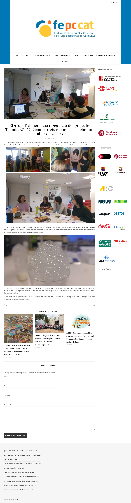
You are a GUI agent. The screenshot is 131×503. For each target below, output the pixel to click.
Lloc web (7, 395)
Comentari (7, 405)
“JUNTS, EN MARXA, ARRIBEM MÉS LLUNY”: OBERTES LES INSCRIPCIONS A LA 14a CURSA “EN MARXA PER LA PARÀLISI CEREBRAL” (22, 455)
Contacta (65, 61)
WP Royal (15, 499)
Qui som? (26, 55)
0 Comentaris (91, 305)
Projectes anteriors (61, 55)
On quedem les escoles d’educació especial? (18, 490)
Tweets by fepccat (104, 269)
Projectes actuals (41, 55)
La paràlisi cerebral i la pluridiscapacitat (98, 55)
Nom (6, 376)
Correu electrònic (10, 386)
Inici (17, 55)
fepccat (8, 305)
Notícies (76, 55)
